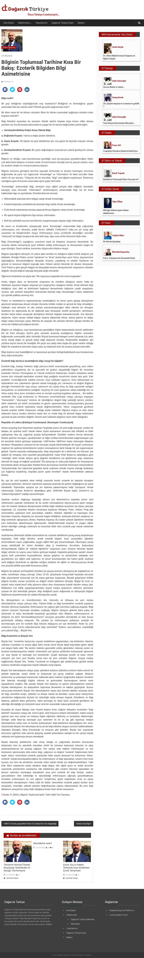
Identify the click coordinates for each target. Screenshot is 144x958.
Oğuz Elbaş (117, 201)
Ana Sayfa (9, 22)
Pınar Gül (116, 145)
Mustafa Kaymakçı (121, 252)
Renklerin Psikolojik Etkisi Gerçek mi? (121, 179)
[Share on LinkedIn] (27, 91)
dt (19, 875)
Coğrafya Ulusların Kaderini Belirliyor (120, 151)
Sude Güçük (117, 47)
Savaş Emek (117, 97)
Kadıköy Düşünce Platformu (122, 910)
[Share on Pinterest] (19, 91)
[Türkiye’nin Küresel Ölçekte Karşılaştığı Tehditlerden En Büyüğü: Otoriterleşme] (18, 851)
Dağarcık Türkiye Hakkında (82, 919)
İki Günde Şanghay (111, 241)
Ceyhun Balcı (118, 235)
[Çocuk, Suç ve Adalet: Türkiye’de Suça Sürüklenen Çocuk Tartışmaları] (77, 851)
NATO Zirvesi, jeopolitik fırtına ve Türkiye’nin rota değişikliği (30, 824)
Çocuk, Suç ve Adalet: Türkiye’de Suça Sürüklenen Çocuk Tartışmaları (76, 867)
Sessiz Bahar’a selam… (114, 87)
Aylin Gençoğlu (119, 81)
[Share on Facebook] (5, 91)
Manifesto (75, 924)
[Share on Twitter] (12, 91)
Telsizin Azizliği (83, 824)
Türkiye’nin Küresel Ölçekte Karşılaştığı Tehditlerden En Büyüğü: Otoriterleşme (17, 867)
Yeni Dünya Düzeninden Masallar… (119, 123)
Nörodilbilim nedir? (42, 843)
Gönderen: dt (8, 82)
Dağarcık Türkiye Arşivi (63, 22)
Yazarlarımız (41, 22)
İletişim (81, 22)
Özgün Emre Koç (9, 47)
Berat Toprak (118, 173)
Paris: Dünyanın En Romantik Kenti (119, 258)
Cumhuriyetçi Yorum (119, 915)
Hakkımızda (23, 22)
